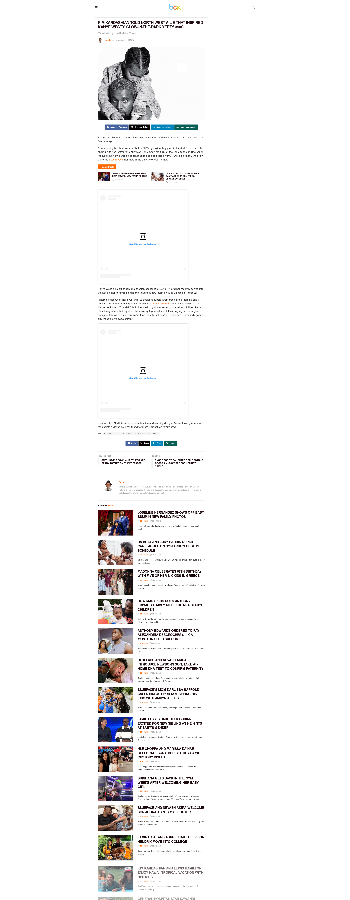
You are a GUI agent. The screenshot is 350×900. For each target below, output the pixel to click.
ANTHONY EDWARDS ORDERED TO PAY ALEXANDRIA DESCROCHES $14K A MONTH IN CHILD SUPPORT (168, 634)
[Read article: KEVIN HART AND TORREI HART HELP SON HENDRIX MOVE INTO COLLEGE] (115, 847)
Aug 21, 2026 (172, 182)
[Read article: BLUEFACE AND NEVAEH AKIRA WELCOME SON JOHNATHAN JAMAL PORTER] (115, 818)
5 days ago (156, 846)
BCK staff (144, 521)
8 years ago (120, 40)
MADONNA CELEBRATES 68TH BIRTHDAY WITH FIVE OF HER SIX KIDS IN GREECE (170, 573)
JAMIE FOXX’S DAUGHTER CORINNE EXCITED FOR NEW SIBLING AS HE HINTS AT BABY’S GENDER (170, 723)
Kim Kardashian (125, 433)
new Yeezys (116, 159)
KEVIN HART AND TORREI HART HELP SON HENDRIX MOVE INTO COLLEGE (171, 839)
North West (139, 433)
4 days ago (156, 791)
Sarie (108, 40)
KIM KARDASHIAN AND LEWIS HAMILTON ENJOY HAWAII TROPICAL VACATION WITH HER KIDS (170, 870)
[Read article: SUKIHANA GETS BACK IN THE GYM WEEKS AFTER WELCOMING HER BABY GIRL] (115, 788)
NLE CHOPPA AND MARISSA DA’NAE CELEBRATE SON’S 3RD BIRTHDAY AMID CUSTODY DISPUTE (169, 752)
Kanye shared (161, 303)
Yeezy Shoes (153, 433)
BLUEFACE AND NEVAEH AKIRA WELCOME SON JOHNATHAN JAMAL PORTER (171, 809)
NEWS (131, 40)
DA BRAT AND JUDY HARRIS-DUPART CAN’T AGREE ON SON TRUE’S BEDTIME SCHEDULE (169, 545)
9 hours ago (157, 521)
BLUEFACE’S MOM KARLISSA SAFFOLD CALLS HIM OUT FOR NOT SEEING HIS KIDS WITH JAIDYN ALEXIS (168, 693)
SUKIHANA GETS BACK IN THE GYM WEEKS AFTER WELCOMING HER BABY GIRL (168, 782)
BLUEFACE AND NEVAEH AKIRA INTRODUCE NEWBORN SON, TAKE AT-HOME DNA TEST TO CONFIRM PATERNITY (170, 664)
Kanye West (109, 433)
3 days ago (156, 673)
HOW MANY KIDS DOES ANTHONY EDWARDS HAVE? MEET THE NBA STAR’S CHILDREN (170, 605)
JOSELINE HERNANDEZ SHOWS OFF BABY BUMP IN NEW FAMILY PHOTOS (171, 514)
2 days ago (156, 555)
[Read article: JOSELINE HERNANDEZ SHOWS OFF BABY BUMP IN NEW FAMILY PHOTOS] (115, 523)
